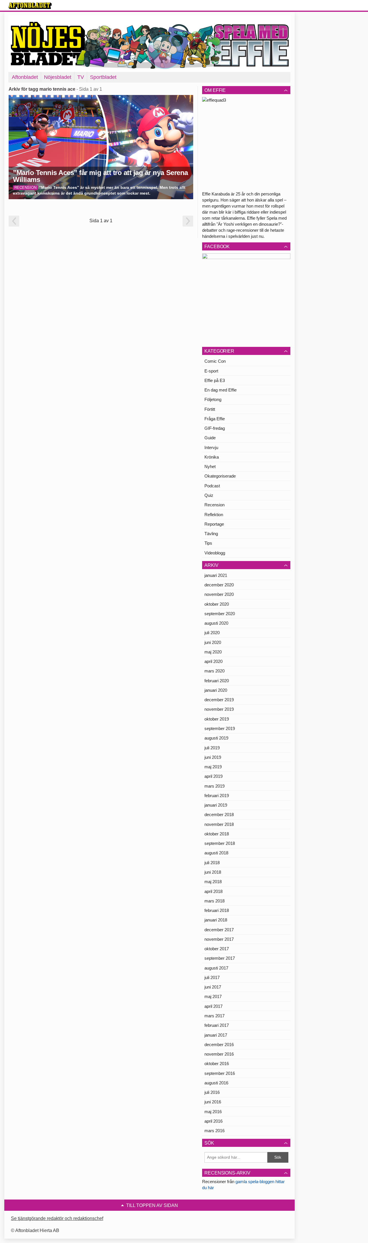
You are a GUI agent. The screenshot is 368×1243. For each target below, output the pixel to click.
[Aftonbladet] (30, 6)
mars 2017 (214, 1015)
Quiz (208, 495)
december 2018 (219, 814)
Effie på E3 (214, 380)
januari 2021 (215, 575)
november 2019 (219, 709)
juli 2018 (212, 862)
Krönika (211, 457)
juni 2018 (212, 872)
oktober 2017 (216, 948)
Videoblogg (214, 552)
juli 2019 (212, 747)
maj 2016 (213, 1111)
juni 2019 (212, 757)
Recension (214, 504)
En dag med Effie (220, 389)
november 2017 (219, 939)
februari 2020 (216, 680)
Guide (210, 437)
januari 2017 (215, 1035)
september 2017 (219, 958)
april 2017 (213, 1006)
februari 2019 (216, 795)
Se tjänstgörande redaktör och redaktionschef (57, 1218)
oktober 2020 (216, 604)
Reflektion (213, 514)
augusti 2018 (216, 852)
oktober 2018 (216, 833)
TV (80, 77)
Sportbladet (103, 77)
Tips (208, 543)
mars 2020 (214, 670)
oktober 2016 (216, 1063)
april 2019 (213, 776)
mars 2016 (214, 1130)
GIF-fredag (214, 428)
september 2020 (219, 613)
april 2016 (213, 1121)
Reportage (214, 524)
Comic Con (215, 361)
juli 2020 (212, 632)
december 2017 (219, 929)
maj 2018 (213, 881)
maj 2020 (213, 651)
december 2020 (219, 584)
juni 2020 (212, 642)
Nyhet (210, 466)
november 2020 (219, 594)
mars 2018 (214, 900)
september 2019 (219, 728)
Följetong (212, 399)
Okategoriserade (220, 476)
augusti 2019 (216, 737)
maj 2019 (213, 766)
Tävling (211, 533)
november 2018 (219, 824)
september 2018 (219, 843)
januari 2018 (215, 919)
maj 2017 (213, 996)
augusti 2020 (216, 623)
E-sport (211, 370)
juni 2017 (212, 986)
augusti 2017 (216, 967)
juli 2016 (212, 1092)
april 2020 (213, 661)
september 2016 (219, 1073)
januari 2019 (215, 805)
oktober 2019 (216, 718)
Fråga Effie (214, 418)
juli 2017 (212, 977)
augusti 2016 (216, 1082)
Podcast (212, 485)
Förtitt (209, 409)
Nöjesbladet (57, 77)
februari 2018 (216, 910)
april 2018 (213, 891)
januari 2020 (215, 690)
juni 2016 (212, 1101)
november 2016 (219, 1054)
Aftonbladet (25, 77)
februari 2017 (216, 1025)
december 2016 (219, 1044)
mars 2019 (214, 786)
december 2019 (219, 699)
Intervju (211, 447)
